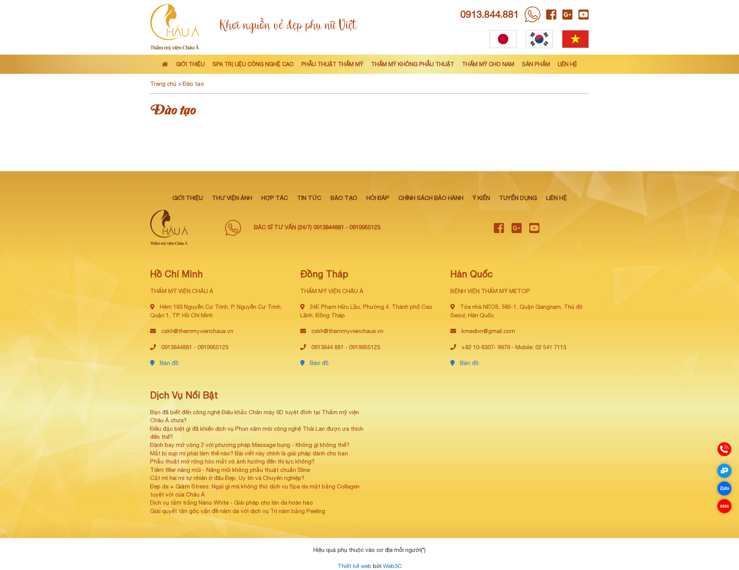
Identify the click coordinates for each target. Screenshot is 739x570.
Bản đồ (168, 363)
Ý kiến (481, 198)
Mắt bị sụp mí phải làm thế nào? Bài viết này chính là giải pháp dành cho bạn (249, 453)
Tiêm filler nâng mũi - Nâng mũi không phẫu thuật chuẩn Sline (230, 470)
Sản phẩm (536, 64)
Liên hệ (567, 64)
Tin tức (309, 198)
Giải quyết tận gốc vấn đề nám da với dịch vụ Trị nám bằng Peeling (237, 511)
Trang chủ (163, 83)
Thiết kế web (354, 566)
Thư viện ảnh (232, 198)
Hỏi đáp (377, 198)
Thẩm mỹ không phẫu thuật (412, 64)
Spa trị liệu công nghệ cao (253, 64)
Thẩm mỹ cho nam (488, 64)
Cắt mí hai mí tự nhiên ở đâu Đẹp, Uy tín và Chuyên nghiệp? (227, 478)
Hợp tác (274, 198)
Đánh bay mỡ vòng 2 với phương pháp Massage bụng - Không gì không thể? (249, 445)
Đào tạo (193, 83)
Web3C (392, 566)
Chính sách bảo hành (430, 198)
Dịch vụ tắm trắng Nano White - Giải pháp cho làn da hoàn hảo (231, 502)
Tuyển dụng (518, 198)
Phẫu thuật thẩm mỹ (332, 64)
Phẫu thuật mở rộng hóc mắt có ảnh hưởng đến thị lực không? (232, 461)
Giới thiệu (190, 64)
